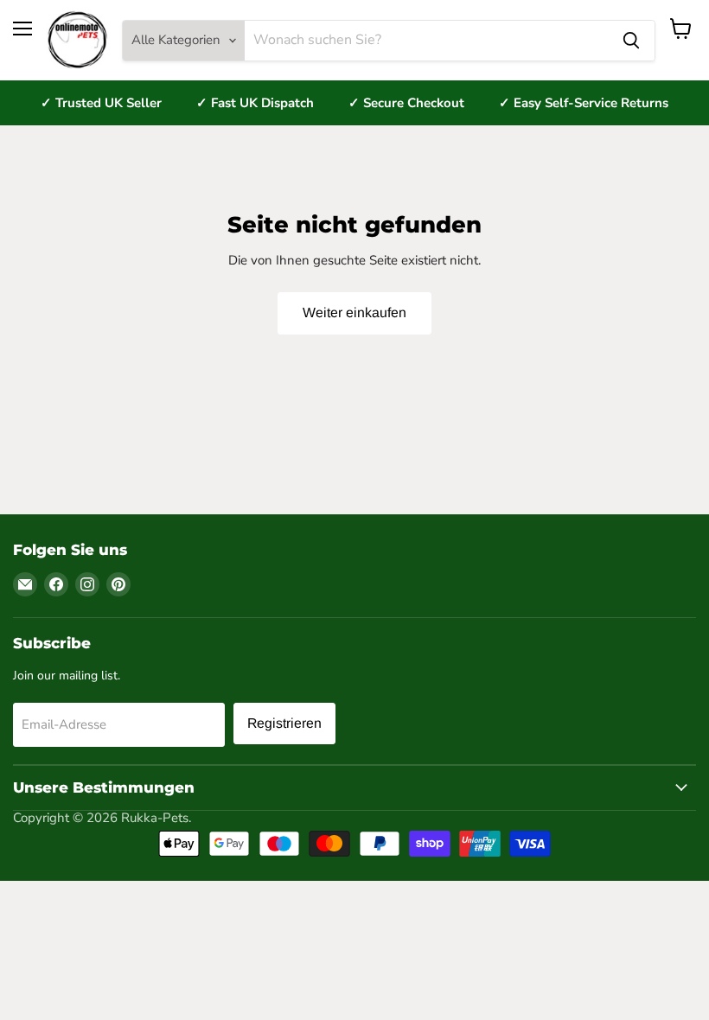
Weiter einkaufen (354, 312)
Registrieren (284, 723)
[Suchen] (631, 41)
